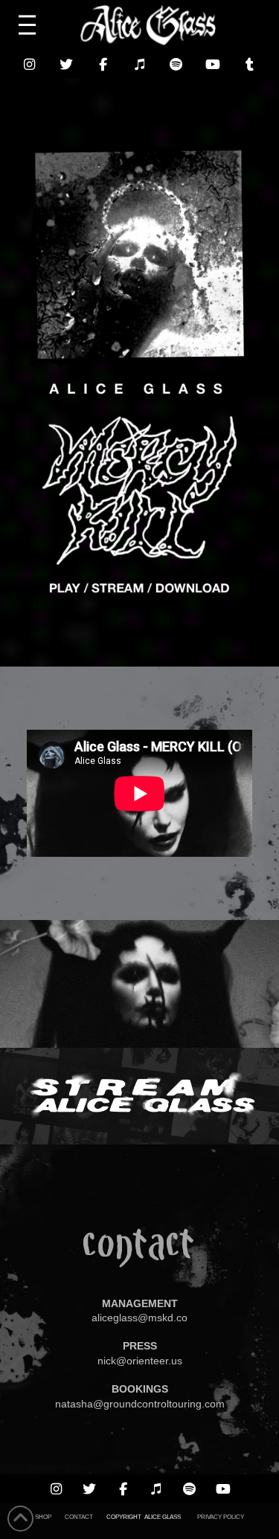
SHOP (43, 1517)
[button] (27, 25)
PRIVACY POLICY (220, 1517)
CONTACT (79, 1517)
